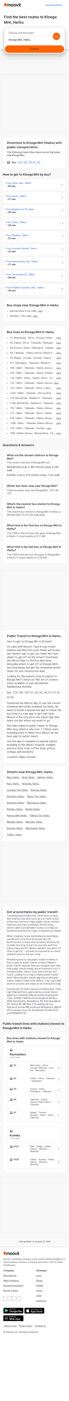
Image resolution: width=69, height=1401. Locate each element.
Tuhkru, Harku (14, 834)
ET (7, 1298)
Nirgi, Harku (13, 777)
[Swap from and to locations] (56, 36)
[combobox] (34, 33)
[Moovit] (12, 5)
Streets (39, 1285)
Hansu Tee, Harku (36, 796)
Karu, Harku (13, 783)
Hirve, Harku (28, 777)
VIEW (40, 311)
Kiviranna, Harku (15, 802)
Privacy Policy (25, 1326)
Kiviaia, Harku (33, 809)
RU (16, 1298)
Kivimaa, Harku (38, 790)
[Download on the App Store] (34, 1311)
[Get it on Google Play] (13, 1311)
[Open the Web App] (13, 1318)
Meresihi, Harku (34, 822)
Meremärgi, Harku (35, 828)
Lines (38, 1275)
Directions (41, 1301)
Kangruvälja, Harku (17, 815)
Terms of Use (10, 1326)
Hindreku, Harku (30, 783)
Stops (39, 1290)
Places (39, 1280)
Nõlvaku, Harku (15, 822)
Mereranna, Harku (36, 802)
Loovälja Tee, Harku (17, 790)
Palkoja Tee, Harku (40, 815)
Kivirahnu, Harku (15, 796)
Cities (39, 1295)
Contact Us (40, 1326)
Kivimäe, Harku (15, 828)
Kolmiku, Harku (15, 809)
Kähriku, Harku (45, 777)
